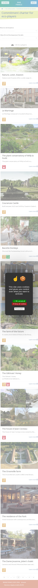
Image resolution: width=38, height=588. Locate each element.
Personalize (19, 309)
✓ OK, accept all (19, 301)
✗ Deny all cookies (19, 304)
